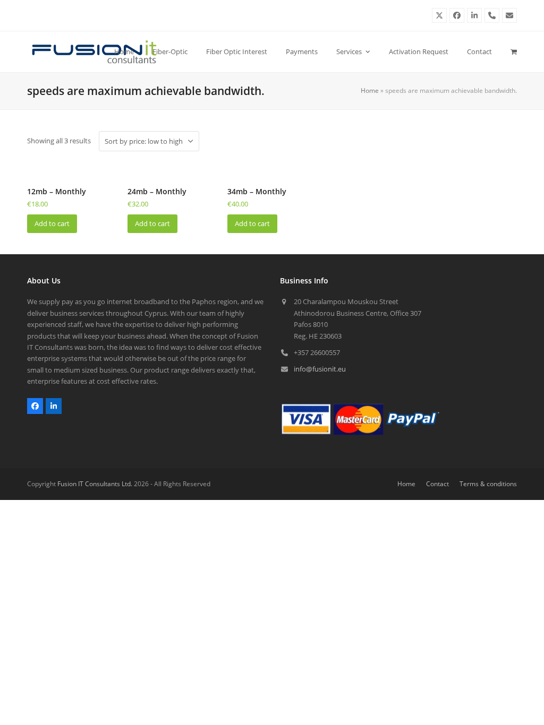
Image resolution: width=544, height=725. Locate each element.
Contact (437, 483)
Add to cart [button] (52, 223)
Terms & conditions (488, 483)
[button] (514, 51)
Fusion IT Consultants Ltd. (94, 483)
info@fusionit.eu (320, 369)
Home (370, 90)
